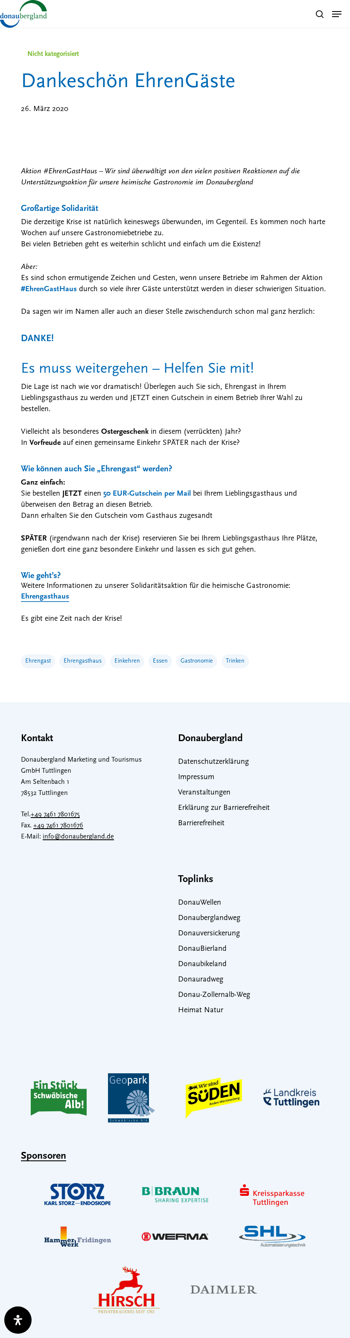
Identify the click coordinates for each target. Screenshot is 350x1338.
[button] (336, 14)
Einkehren (127, 661)
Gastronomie (197, 661)
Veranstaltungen (204, 793)
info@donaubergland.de (78, 836)
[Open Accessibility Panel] (18, 1320)
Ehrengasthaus (83, 661)
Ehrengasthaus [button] (45, 597)
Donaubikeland (202, 964)
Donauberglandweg (209, 918)
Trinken (235, 661)
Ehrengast (38, 661)
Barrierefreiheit (201, 823)
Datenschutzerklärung (213, 762)
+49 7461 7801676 (58, 825)
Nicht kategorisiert (53, 54)
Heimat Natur (200, 1010)
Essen (160, 661)
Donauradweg (200, 980)
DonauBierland (202, 949)
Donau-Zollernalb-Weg (214, 995)
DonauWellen (199, 903)
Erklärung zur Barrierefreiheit (224, 808)
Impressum (196, 777)
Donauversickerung (209, 934)
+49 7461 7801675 (55, 814)
